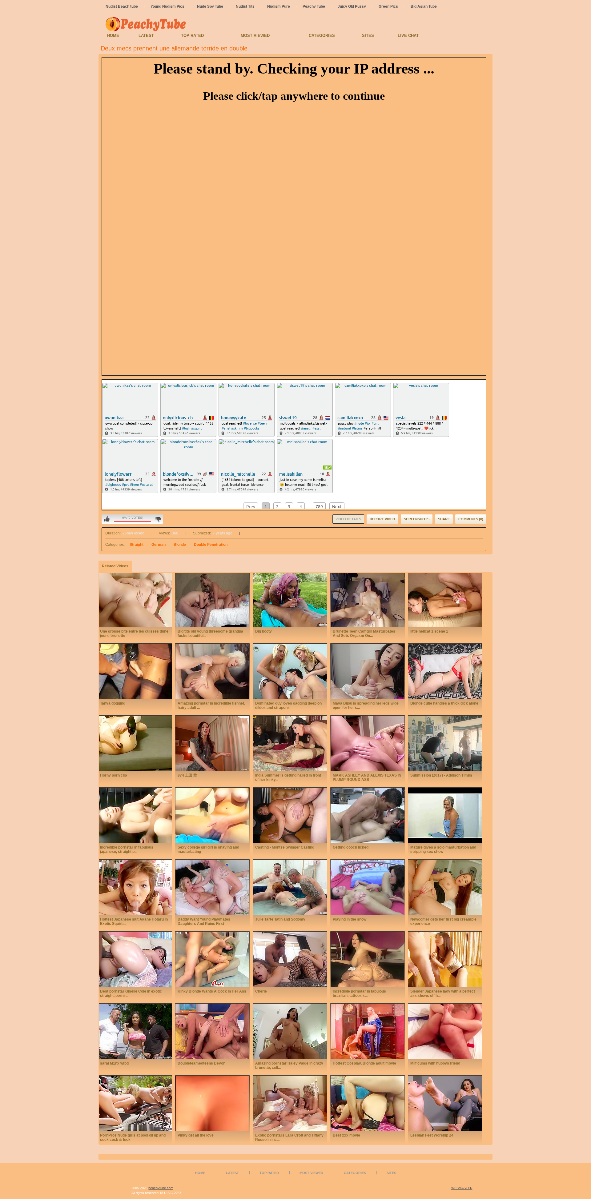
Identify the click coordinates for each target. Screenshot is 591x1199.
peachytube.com (160, 1188)
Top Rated (192, 35)
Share (444, 519)
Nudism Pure (278, 6)
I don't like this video (158, 519)
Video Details (348, 519)
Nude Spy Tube (210, 6)
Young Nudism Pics (167, 6)
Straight (136, 544)
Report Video (382, 519)
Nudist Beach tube (122, 6)
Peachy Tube (314, 6)
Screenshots (416, 519)
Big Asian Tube (424, 6)
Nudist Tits (245, 6)
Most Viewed (255, 35)
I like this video (107, 519)
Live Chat (408, 35)
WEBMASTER (461, 1188)
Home (113, 35)
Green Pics (388, 6)
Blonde (180, 544)
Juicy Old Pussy (352, 6)
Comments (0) (470, 519)
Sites (368, 35)
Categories (322, 35)
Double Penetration (210, 544)
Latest (146, 35)
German (158, 544)
